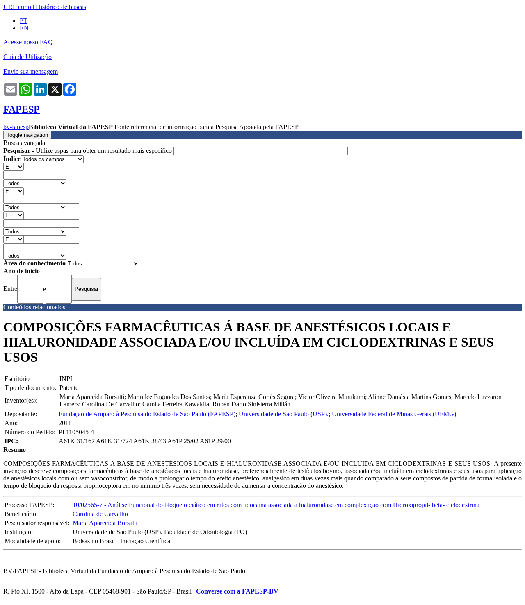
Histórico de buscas (61, 6)
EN (24, 28)
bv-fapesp (16, 126)
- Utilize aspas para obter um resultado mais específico (88, 150)
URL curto (17, 6)
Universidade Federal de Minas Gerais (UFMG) (394, 413)
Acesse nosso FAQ (28, 42)
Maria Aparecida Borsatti (105, 522)
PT (23, 20)
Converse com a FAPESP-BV (237, 591)
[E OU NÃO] (13, 166)
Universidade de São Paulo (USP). (284, 413)
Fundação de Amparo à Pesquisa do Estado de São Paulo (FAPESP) (147, 413)
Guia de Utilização (27, 56)
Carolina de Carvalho (100, 513)
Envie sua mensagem (30, 71)
